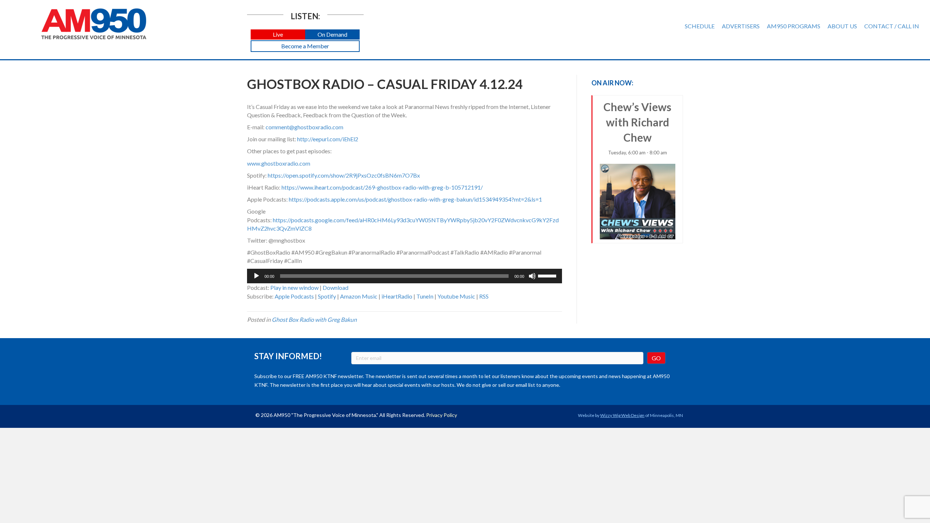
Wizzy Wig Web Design (622, 415)
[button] (278, 34)
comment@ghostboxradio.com (304, 126)
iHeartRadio (396, 296)
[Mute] (532, 276)
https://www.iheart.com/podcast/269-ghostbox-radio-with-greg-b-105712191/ (382, 187)
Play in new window (294, 287)
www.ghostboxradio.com (278, 163)
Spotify (327, 296)
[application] (404, 276)
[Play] (256, 276)
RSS (484, 296)
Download (335, 287)
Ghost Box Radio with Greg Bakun (314, 319)
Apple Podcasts (294, 296)
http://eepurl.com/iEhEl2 (327, 138)
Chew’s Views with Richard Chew (637, 127)
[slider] (548, 275)
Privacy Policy (441, 415)
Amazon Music (358, 296)
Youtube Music (456, 296)
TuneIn (424, 296)
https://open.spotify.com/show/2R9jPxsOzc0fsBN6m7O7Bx (344, 175)
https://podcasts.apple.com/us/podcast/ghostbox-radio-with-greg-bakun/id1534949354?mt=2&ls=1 (415, 199)
